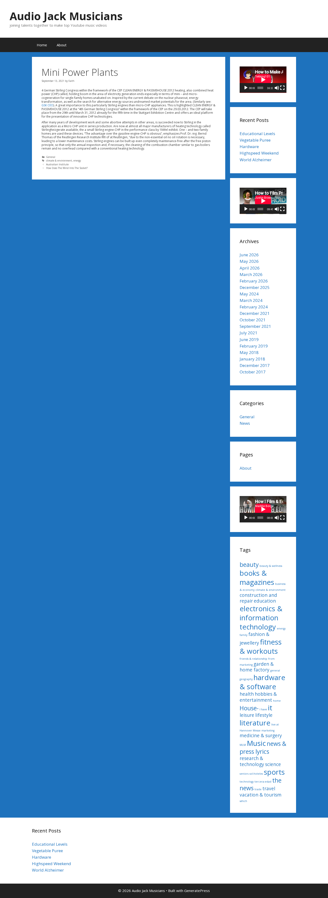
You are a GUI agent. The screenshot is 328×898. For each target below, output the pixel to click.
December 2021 (255, 313)
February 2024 (254, 307)
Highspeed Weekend (259, 153)
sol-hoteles (256, 773)
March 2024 (251, 300)
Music (256, 743)
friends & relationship (253, 658)
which (243, 801)
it (270, 707)
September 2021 (255, 326)
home (277, 700)
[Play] (245, 87)
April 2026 (250, 268)
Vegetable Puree (255, 140)
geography (246, 679)
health (247, 694)
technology (247, 781)
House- (249, 708)
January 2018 (252, 359)
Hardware (249, 146)
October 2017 (253, 372)
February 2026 (254, 281)
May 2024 (249, 294)
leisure (247, 715)
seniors (244, 773)
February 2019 (254, 346)
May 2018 (249, 352)
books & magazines (257, 577)
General (50, 157)
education (265, 601)
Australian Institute (57, 164)
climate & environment (59, 160)
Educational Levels (257, 133)
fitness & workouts (261, 646)
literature (255, 723)
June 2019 (249, 339)
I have (263, 709)
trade (258, 789)
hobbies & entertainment (258, 697)
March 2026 (251, 274)
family (243, 635)
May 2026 (249, 261)
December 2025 (255, 287)
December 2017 (255, 365)
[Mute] (276, 87)
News (245, 423)
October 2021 (253, 320)
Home (42, 44)
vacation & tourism (260, 795)
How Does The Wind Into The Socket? (67, 168)
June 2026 (249, 254)
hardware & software (262, 682)
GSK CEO (47, 105)
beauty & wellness (271, 566)
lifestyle (264, 715)
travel (268, 788)
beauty (249, 565)
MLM (243, 745)
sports (274, 772)
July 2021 (248, 332)
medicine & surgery (261, 735)
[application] (263, 79)
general (275, 670)
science (273, 764)
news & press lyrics (263, 747)
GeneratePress (197, 890)
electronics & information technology (261, 618)
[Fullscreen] (282, 87)
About (62, 44)
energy (77, 160)
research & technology (252, 761)
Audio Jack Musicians (66, 16)
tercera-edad (263, 781)
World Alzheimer (256, 159)
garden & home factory (257, 667)
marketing (267, 730)
